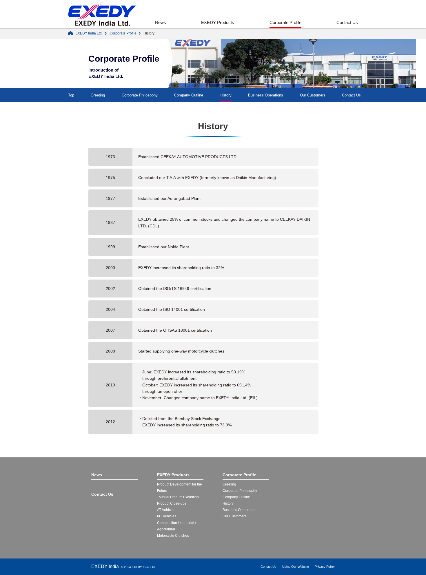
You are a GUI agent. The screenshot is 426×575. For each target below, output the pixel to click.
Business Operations (265, 95)
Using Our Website (295, 566)
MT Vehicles (166, 516)
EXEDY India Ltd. (89, 33)
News (160, 22)
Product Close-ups (171, 503)
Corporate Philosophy (140, 95)
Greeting (98, 95)
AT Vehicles (166, 510)
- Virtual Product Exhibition (178, 497)
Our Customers (312, 95)
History (226, 95)
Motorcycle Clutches (173, 536)
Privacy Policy (325, 566)
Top (71, 95)
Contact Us (347, 22)
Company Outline (188, 95)
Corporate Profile (285, 22)
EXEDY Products (217, 22)
